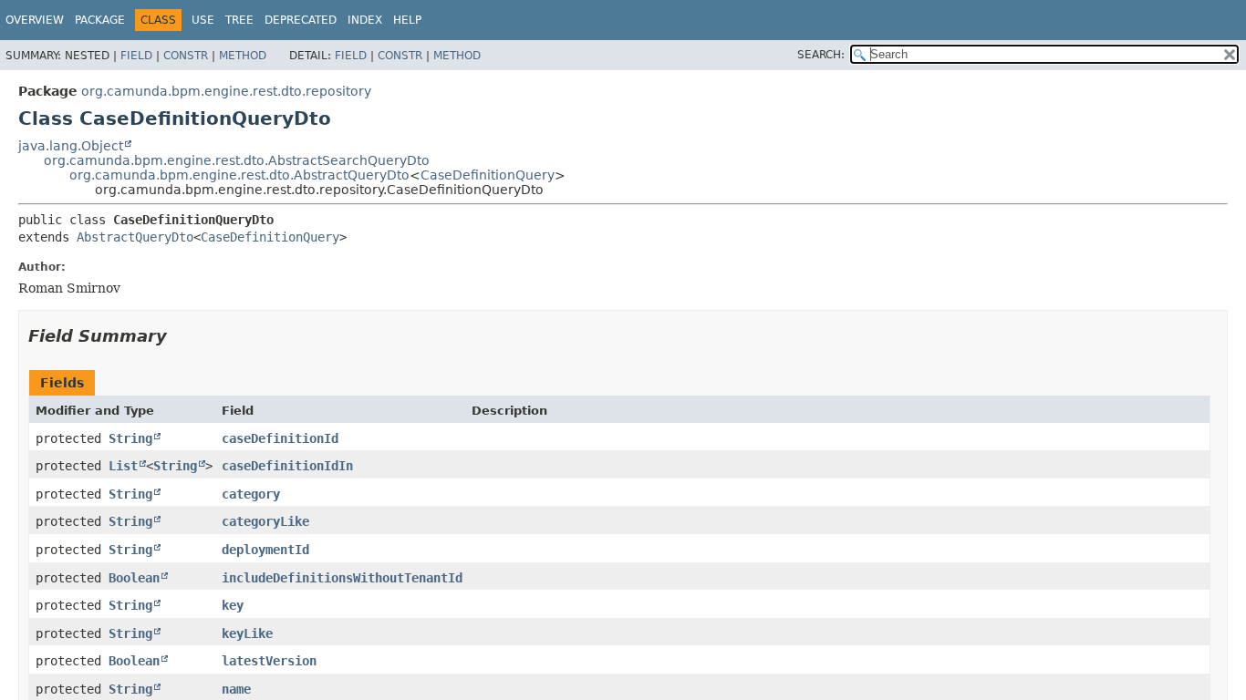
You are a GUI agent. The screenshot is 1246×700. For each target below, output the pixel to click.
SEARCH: (821, 54)
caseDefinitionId (280, 438)
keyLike (247, 633)
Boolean (134, 578)
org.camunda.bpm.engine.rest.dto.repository (226, 91)
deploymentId (265, 549)
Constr (185, 55)
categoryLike (265, 521)
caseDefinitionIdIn (287, 465)
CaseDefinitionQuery (488, 175)
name (236, 689)
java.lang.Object (70, 146)
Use (203, 20)
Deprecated (301, 20)
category (251, 494)
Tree (239, 20)
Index (365, 20)
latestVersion (269, 661)
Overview (34, 20)
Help (407, 20)
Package (100, 20)
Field (136, 55)
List (123, 465)
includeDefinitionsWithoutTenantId (342, 578)
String (130, 438)
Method (242, 55)
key (233, 605)
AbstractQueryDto (135, 237)
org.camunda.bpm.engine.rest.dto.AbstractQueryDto (239, 175)
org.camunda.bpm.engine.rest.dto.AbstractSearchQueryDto (237, 160)
